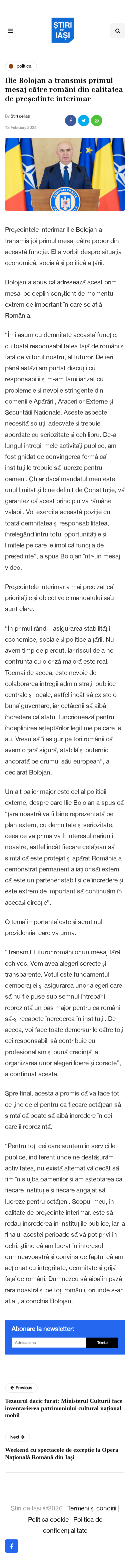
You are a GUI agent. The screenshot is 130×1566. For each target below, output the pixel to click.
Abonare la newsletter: (43, 1328)
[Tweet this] (83, 120)
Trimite (102, 1343)
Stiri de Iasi (20, 116)
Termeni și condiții (91, 1508)
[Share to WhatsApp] (96, 120)
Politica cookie (48, 1519)
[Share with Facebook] (70, 120)
